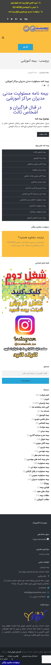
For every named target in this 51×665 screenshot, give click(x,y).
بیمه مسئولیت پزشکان (38, 211)
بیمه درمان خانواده (39, 170)
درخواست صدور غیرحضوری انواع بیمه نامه (24, 11)
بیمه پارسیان (44, 403)
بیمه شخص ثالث (39, 152)
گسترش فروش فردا (14, 652)
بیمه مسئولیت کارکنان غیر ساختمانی (33, 199)
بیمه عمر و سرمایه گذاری (39, 435)
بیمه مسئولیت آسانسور (37, 205)
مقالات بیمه (44, 495)
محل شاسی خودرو (42, 419)
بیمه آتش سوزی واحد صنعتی (35, 176)
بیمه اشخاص (44, 423)
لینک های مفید (43, 491)
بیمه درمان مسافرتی (38, 182)
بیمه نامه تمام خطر (41, 455)
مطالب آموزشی (43, 499)
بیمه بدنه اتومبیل (40, 158)
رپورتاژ (46, 483)
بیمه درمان (45, 431)
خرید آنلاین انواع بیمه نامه (24, 3)
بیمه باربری (44, 447)
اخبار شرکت (44, 395)
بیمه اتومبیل (44, 415)
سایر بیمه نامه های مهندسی (38, 459)
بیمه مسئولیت (43, 463)
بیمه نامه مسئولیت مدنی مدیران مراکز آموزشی (27, 81)
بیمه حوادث (44, 427)
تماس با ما (4, 659)
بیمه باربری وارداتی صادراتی (36, 188)
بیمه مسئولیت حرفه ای (40, 467)
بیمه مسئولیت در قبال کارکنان (37, 471)
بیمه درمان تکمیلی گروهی (36, 217)
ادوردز (46, 399)
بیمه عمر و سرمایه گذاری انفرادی (34, 193)
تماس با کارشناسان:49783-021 (24, 7)
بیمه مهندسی (44, 451)
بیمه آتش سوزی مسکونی (36, 164)
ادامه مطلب (43, 134)
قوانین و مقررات (12, 656)
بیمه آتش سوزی (42, 443)
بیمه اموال (45, 439)
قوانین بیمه (44, 487)
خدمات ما (45, 411)
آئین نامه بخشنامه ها (40, 407)
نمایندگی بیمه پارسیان (29, 656)
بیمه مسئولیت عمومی (40, 475)
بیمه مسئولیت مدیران (40, 479)
